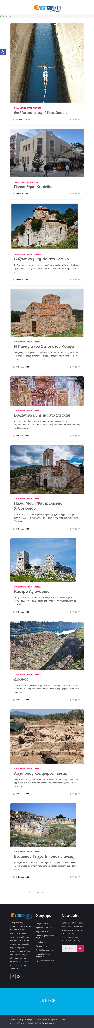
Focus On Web (48, 1023)
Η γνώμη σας (41, 942)
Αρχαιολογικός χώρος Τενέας (40, 773)
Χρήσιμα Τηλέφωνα (44, 927)
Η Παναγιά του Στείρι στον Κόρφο (44, 346)
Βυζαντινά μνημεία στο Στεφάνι (42, 415)
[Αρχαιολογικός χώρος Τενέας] (47, 736)
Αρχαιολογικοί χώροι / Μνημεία (27, 254)
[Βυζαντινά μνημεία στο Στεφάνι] (47, 391)
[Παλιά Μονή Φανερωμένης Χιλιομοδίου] (47, 469)
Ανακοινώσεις (41, 946)
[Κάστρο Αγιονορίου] (43, 560)
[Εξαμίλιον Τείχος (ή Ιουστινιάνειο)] (43, 825)
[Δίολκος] (47, 645)
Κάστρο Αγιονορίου (31, 591)
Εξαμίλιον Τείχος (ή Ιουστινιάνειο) (44, 856)
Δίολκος (21, 679)
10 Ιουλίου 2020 (22, 194)
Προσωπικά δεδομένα (45, 961)
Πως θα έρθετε (42, 923)
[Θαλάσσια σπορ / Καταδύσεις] (47, 63)
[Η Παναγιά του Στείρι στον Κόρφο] (47, 313)
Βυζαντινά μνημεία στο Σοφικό (41, 259)
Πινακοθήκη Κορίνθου (34, 186)
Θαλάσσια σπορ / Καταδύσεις (40, 112)
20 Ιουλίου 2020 (22, 120)
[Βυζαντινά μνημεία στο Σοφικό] (44, 226)
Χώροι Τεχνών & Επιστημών (26, 182)
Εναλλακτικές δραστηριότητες (27, 108)
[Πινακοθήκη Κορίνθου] (47, 153)
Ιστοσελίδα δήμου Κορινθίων (43, 955)
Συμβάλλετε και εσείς (44, 950)
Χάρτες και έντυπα (43, 931)
